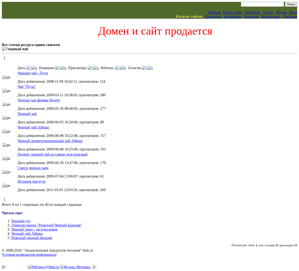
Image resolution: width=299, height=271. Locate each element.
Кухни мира (271, 16)
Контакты (252, 12)
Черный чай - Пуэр (33, 73)
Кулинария (232, 16)
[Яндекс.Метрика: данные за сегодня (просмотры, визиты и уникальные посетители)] (75, 267)
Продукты (213, 16)
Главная (214, 12)
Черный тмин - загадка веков (34, 229)
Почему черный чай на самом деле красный (53, 154)
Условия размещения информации (29, 255)
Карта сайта (232, 12)
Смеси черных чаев (33, 168)
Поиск (268, 12)
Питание (290, 16)
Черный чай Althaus (33, 127)
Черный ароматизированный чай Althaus (50, 141)
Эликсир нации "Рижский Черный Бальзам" (46, 225)
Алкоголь (251, 16)
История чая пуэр (32, 181)
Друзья (281, 12)
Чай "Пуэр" (27, 87)
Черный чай (27, 114)
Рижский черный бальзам (31, 238)
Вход (293, 12)
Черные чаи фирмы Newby (39, 100)
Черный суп (20, 221)
